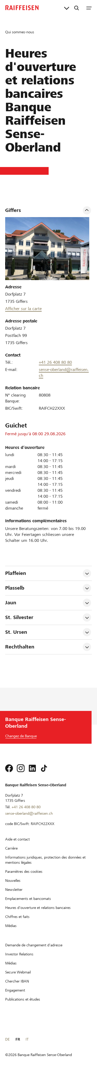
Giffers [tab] (13, 210)
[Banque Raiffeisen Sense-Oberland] (22, 7)
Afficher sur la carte (23, 308)
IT (27, 1039)
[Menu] (89, 7)
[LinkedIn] (32, 768)
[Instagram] (21, 768)
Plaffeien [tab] (15, 573)
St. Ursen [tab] (16, 632)
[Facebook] (9, 768)
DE (7, 1039)
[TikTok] (44, 768)
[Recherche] (76, 7)
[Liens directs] (66, 7)
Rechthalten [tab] (19, 647)
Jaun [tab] (10, 603)
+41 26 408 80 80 (55, 362)
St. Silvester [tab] (19, 617)
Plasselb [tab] (14, 588)
